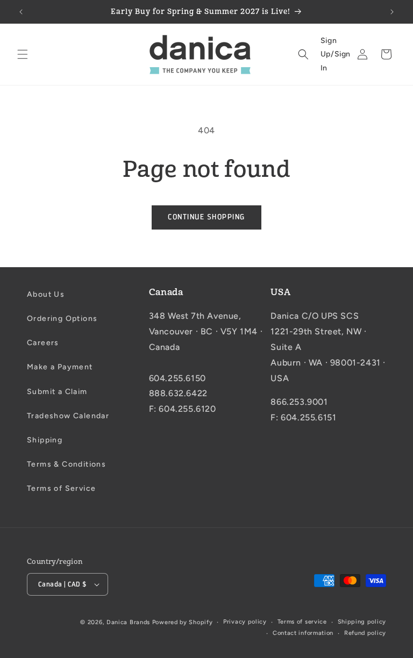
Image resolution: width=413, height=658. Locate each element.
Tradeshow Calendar (68, 415)
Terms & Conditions (66, 464)
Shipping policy (362, 621)
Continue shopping (206, 216)
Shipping (44, 440)
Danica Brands (128, 622)
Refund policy (365, 633)
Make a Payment (60, 366)
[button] (22, 54)
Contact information (303, 633)
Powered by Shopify (182, 622)
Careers (43, 342)
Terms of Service (61, 488)
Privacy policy (245, 621)
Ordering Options (62, 318)
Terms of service (302, 621)
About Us (46, 294)
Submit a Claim (57, 391)
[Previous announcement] (21, 12)
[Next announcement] (392, 12)
